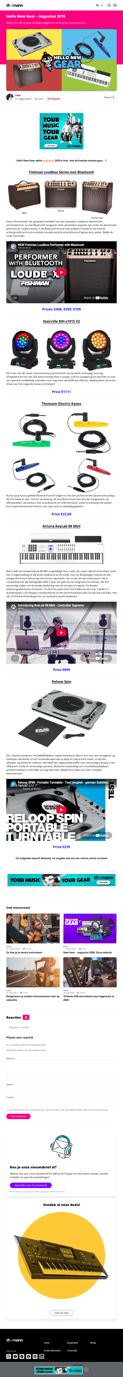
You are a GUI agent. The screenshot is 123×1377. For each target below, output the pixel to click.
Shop (93, 1342)
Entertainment (52, 1350)
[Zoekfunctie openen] (109, 5)
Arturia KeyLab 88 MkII (61, 526)
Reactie (11, 1058)
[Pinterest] (35, 1356)
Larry (18, 95)
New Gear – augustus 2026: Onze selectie (87, 952)
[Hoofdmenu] (115, 5)
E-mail (10, 1097)
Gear (47, 1342)
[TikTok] (22, 1356)
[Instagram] (8, 1356)
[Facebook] (28, 1356)
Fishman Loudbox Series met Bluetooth (61, 172)
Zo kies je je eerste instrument (24, 952)
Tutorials (72, 1350)
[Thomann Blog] (14, 5)
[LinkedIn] (41, 1356)
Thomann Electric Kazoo (61, 403)
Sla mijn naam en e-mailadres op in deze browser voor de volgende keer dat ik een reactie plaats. (59, 1109)
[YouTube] (15, 1356)
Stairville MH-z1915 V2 (61, 321)
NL (100, 6)
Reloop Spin (61, 681)
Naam (10, 1084)
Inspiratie (72, 1342)
